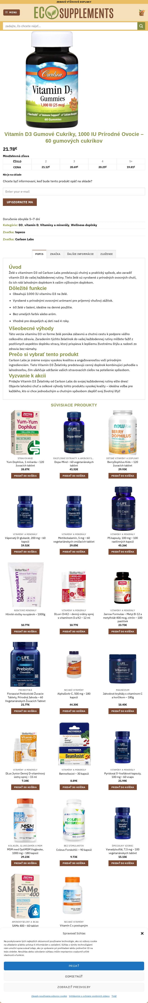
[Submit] (141, 26)
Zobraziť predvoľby (73, 987)
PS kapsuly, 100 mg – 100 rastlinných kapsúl (123, 539)
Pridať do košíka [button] (25, 475)
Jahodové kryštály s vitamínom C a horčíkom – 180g (122, 695)
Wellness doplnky (84, 225)
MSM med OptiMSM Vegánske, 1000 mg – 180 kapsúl (25, 851)
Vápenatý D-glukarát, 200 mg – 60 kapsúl (25, 539)
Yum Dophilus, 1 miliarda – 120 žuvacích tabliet (25, 463)
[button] (142, 933)
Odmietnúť (74, 976)
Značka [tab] (55, 254)
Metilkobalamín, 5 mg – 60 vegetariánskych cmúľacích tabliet (73, 539)
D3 (21, 225)
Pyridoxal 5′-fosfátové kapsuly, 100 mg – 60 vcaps (122, 775)
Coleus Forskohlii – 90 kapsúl (74, 850)
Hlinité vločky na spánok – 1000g (25, 614)
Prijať (74, 966)
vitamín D (31, 225)
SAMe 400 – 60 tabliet (25, 925)
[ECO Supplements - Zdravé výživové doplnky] (74, 12)
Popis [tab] (39, 254)
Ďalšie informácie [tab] (80, 254)
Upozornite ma (20, 202)
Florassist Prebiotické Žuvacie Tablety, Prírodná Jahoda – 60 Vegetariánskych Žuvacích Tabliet (25, 697)
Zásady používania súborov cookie (49, 996)
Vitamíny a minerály (54, 225)
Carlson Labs (24, 239)
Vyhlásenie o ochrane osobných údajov (89, 996)
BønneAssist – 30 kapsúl (74, 773)
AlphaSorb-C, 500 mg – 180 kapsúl (73, 695)
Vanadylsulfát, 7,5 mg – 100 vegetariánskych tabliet (122, 851)
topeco (20, 232)
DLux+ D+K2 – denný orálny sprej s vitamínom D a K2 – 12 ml (74, 615)
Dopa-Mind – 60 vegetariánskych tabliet (74, 463)
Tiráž (114, 996)
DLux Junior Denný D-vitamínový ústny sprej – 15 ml (25, 775)
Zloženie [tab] (106, 254)
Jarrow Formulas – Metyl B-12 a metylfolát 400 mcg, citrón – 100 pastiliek (122, 617)
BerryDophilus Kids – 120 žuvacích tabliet (122, 463)
